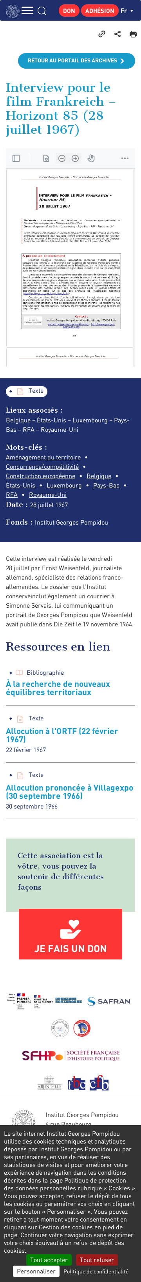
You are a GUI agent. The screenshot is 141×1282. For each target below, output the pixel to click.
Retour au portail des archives (72, 60)
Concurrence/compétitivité (42, 466)
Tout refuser (97, 1260)
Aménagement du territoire (43, 457)
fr (124, 10)
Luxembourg (64, 485)
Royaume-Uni (48, 494)
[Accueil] (15, 10)
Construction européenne (40, 476)
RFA (12, 494)
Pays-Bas (106, 485)
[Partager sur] (117, 33)
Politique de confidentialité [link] (95, 1271)
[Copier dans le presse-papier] (102, 33)
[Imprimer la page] (133, 33)
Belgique (99, 476)
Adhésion (99, 10)
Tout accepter (49, 1260)
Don (69, 10)
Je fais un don (70, 948)
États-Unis (20, 485)
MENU (27, 10)
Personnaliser (36, 1271)
